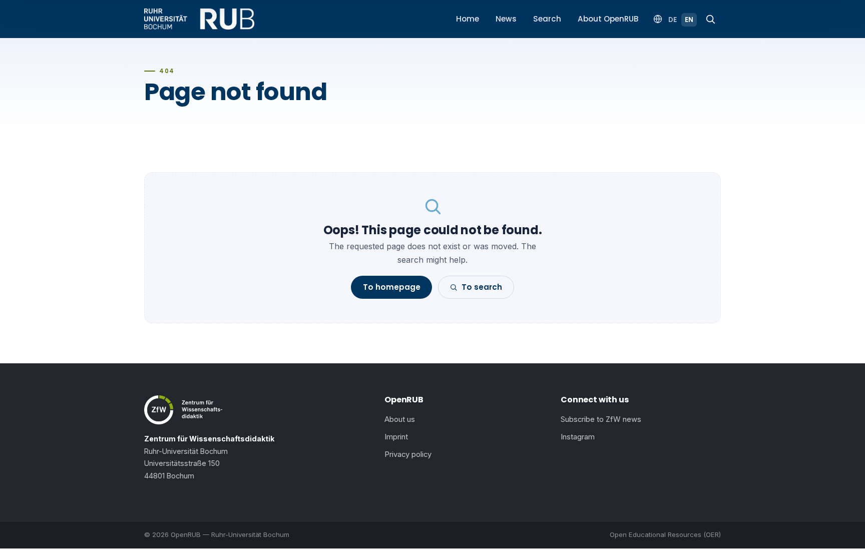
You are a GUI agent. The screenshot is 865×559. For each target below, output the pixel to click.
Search (547, 19)
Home (467, 19)
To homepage (391, 287)
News (506, 19)
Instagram (578, 436)
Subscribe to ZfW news (601, 419)
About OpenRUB (608, 19)
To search (482, 287)
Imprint (396, 436)
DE (672, 20)
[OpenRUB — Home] (199, 19)
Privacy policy (407, 454)
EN (689, 20)
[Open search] (710, 19)
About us (399, 419)
